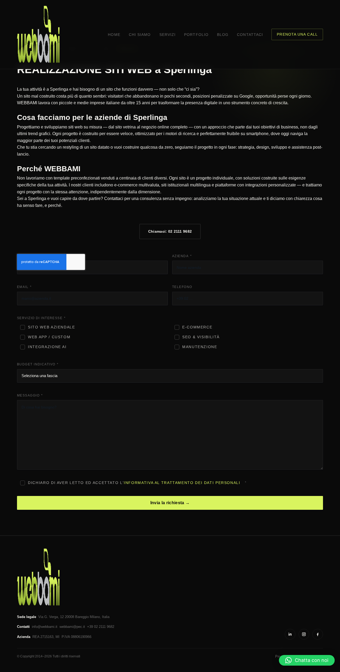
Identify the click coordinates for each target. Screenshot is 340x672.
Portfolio (196, 35)
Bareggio (82, 617)
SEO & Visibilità (201, 337)
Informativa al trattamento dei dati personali (182, 483)
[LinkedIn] (290, 634)
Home (114, 35)
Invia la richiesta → (170, 502)
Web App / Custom (49, 337)
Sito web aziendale (51, 327)
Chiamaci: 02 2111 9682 (170, 231)
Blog (222, 35)
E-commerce (197, 327)
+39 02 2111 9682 (100, 627)
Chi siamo (140, 35)
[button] (307, 660)
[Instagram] (304, 634)
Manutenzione (199, 347)
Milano (95, 617)
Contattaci (250, 35)
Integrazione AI (47, 347)
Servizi (167, 35)
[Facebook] (317, 634)
